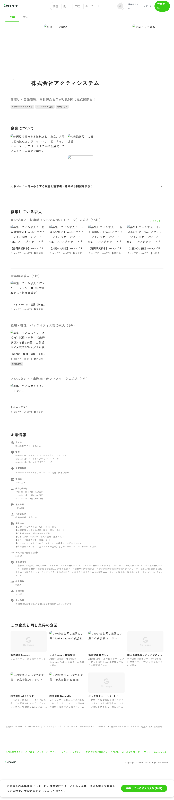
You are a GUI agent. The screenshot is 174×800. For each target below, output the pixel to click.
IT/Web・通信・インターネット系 (44, 726)
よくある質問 (128, 752)
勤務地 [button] (67, 6)
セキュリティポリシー (72, 752)
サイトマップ (144, 752)
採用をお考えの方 (14, 752)
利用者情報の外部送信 (97, 752)
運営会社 (29, 752)
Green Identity (161, 752)
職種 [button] (55, 6)
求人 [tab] (26, 17)
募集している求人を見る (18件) (144, 788)
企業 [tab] (12, 17)
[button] (87, 186)
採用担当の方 (133, 6)
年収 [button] (77, 6)
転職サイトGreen (14, 726)
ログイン (147, 6)
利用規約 (114, 752)
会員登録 (161, 6)
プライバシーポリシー (48, 752)
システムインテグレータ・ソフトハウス (86, 726)
